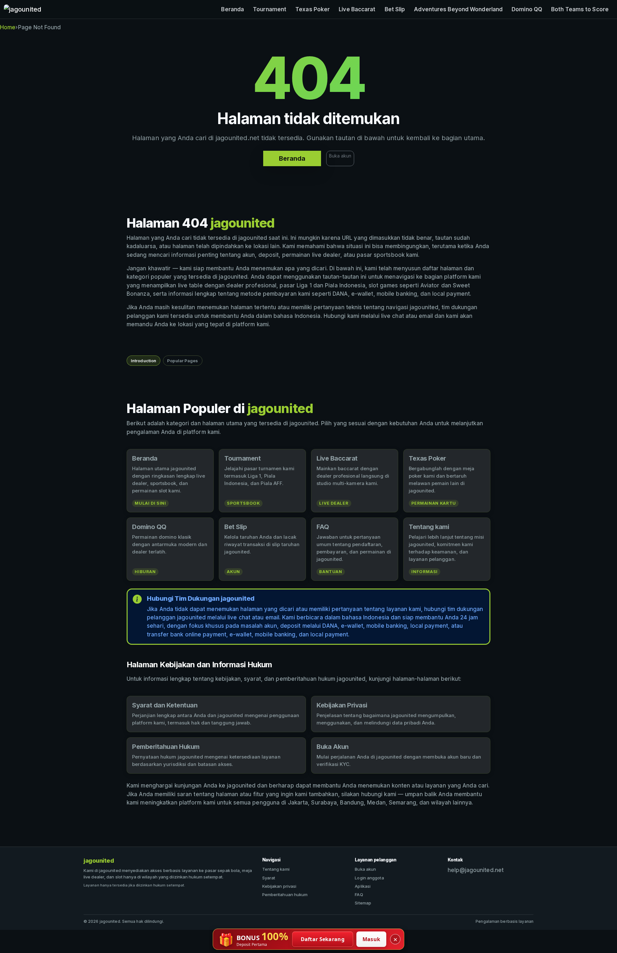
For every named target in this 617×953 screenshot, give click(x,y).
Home (7, 27)
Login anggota (369, 877)
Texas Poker (312, 9)
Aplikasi (363, 886)
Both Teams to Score (580, 9)
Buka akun (340, 155)
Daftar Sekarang (323, 939)
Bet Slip (395, 9)
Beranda (232, 9)
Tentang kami (276, 869)
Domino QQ (527, 9)
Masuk (371, 939)
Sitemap (363, 902)
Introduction (143, 360)
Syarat (268, 877)
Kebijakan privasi (279, 886)
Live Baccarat (357, 9)
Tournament (269, 9)
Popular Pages (182, 360)
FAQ (359, 894)
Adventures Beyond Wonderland (458, 9)
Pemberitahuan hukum (285, 894)
